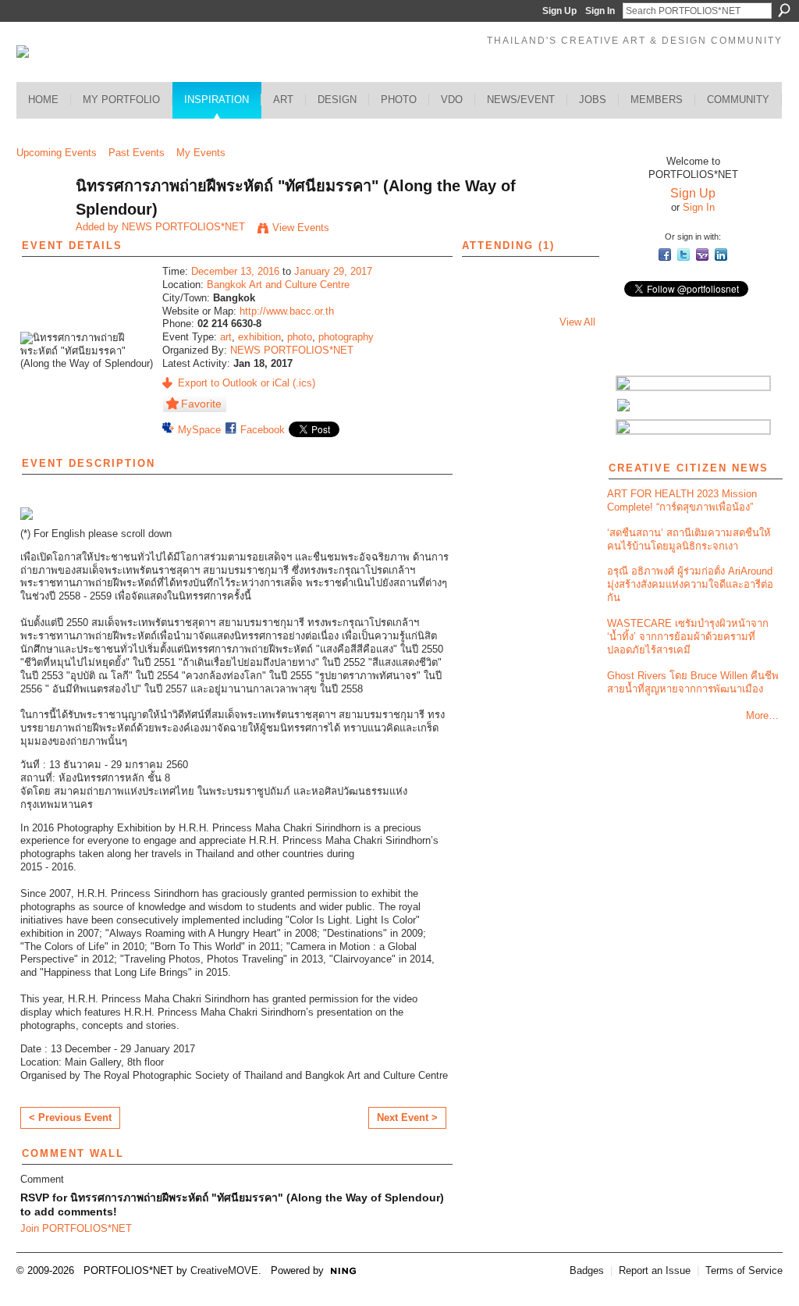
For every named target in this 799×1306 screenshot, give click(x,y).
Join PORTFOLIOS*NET (76, 1228)
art (226, 337)
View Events (300, 227)
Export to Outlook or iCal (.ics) (246, 383)
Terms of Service (744, 1270)
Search (784, 10)
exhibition (259, 337)
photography (346, 337)
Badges (587, 1270)
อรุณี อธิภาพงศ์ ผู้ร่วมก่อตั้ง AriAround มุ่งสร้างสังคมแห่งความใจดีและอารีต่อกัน (690, 584)
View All (577, 322)
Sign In (600, 10)
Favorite (201, 403)
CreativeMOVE (224, 1270)
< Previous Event (70, 1117)
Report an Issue (655, 1270)
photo (299, 337)
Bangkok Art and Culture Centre (278, 284)
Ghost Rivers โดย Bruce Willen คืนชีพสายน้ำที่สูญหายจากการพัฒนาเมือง (693, 682)
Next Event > (407, 1117)
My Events (200, 152)
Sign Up (559, 10)
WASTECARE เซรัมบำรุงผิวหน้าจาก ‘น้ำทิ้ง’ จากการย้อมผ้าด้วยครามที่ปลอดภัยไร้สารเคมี (688, 636)
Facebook (262, 430)
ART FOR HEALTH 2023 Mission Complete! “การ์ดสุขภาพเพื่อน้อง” (682, 500)
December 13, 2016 (235, 271)
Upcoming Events (56, 152)
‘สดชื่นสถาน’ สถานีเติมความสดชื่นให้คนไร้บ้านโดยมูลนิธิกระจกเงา (689, 539)
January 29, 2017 (333, 271)
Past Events (136, 152)
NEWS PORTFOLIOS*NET (183, 227)
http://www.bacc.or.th (287, 311)
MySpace (199, 430)
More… (762, 715)
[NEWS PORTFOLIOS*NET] (41, 220)
